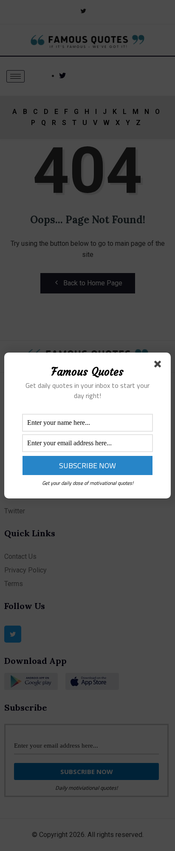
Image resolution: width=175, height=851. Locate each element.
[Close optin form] (159, 366)
